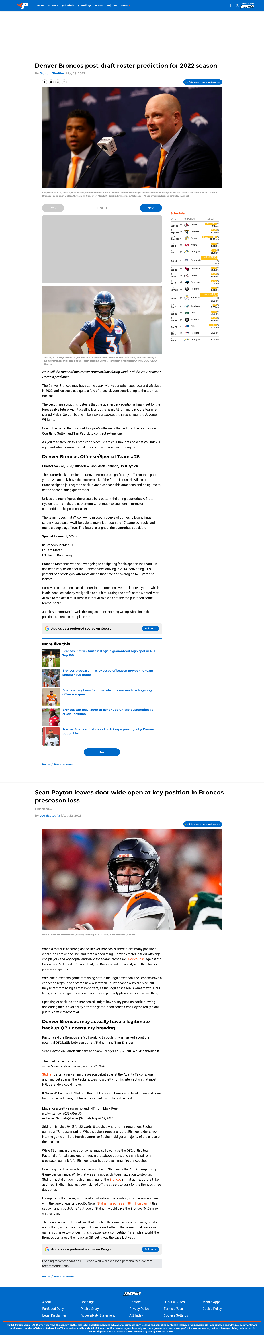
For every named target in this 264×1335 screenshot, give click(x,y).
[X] (237, 5)
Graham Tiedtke (52, 73)
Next (151, 208)
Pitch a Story (90, 1309)
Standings (84, 5)
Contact (135, 1302)
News (40, 5)
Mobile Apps (211, 1302)
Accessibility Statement (98, 1315)
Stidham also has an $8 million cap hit (124, 1203)
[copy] (64, 81)
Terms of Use (173, 1309)
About (46, 1302)
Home (46, 764)
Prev (53, 208)
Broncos (115, 1179)
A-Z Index (136, 1315)
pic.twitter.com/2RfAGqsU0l (62, 1113)
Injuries (112, 5)
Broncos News (63, 764)
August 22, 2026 (94, 1066)
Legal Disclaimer (54, 1315)
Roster (99, 5)
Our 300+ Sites (174, 1302)
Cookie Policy (212, 1309)
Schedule (68, 5)
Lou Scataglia (50, 815)
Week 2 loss (136, 959)
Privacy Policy (139, 1309)
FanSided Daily (53, 1309)
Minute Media (22, 1325)
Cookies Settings (176, 1315)
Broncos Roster (64, 1276)
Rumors (53, 5)
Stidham (48, 1074)
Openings (87, 1302)
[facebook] (230, 5)
